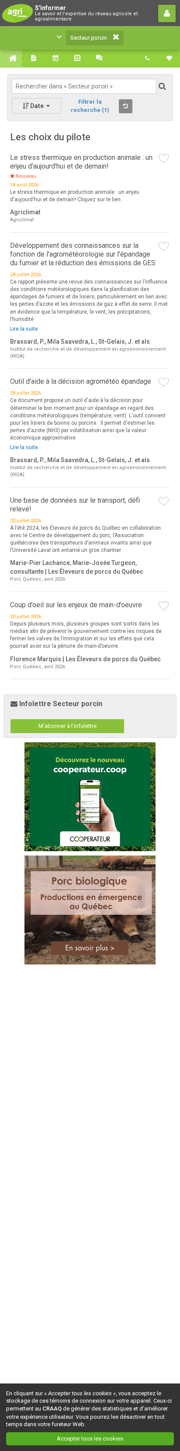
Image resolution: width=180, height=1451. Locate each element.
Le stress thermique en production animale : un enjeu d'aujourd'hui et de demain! (81, 161)
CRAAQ (52, 1408)
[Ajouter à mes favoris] (164, 159)
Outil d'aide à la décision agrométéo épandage (80, 381)
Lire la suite (24, 329)
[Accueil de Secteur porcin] (11, 58)
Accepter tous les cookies (90, 1438)
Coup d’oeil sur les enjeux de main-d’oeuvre (76, 605)
